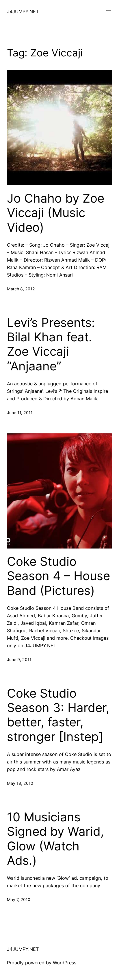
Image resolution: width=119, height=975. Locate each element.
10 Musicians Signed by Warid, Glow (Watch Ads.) (55, 839)
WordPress (64, 963)
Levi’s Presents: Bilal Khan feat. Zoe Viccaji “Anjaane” (51, 344)
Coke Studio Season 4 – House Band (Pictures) (58, 576)
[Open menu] (108, 11)
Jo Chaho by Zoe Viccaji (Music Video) (55, 213)
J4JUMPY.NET (23, 11)
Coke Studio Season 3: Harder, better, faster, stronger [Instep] (58, 715)
